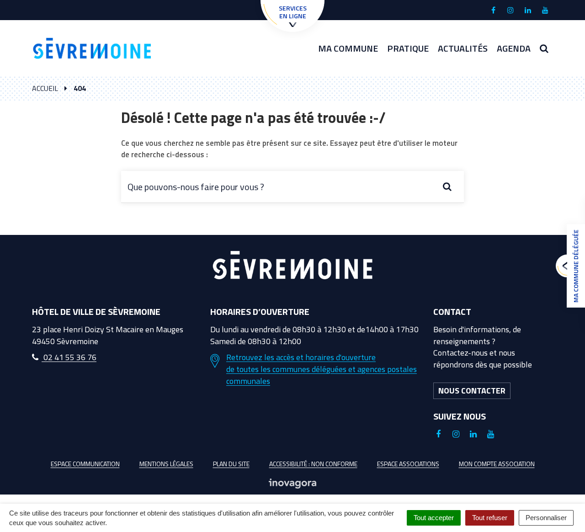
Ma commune (348, 48)
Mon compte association (497, 463)
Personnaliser (546, 517)
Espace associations (408, 463)
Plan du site (231, 463)
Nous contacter (471, 390)
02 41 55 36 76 (69, 357)
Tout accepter (434, 517)
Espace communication (85, 463)
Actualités (463, 48)
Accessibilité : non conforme (313, 463)
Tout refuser (489, 517)
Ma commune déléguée (575, 266)
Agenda (514, 48)
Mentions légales (166, 463)
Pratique (408, 48)
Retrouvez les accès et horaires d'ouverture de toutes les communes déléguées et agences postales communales (321, 369)
